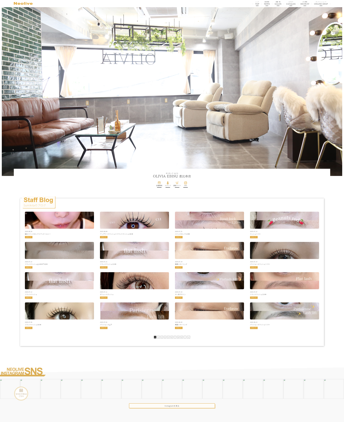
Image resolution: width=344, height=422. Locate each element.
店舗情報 (159, 185)
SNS (185, 185)
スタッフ (168, 185)
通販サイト (177, 185)
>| (188, 337)
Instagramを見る (172, 406)
